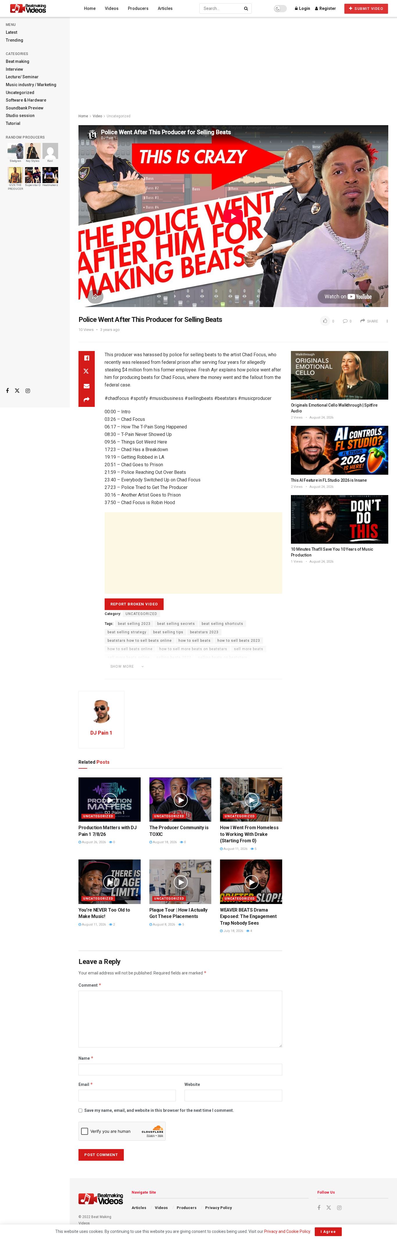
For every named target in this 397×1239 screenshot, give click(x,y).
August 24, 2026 (321, 417)
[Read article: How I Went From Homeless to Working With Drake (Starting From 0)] (251, 799)
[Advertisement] (35, 291)
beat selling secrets (176, 624)
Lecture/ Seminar (22, 77)
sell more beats (248, 649)
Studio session (20, 115)
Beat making (17, 61)
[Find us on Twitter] (17, 390)
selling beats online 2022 (176, 666)
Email (85, 1084)
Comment (89, 985)
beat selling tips (168, 632)
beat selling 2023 (134, 624)
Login (304, 8)
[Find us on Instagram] (28, 391)
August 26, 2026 (93, 842)
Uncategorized (20, 92)
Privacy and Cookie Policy (287, 1231)
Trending (14, 40)
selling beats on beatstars (222, 657)
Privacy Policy (218, 1208)
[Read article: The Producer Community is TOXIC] (180, 799)
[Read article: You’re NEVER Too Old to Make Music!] (109, 881)
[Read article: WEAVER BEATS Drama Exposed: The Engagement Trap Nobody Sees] (251, 881)
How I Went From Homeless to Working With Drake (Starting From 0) (249, 834)
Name (86, 1058)
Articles (165, 8)
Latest (11, 32)
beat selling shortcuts (222, 624)
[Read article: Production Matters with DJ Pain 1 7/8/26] (109, 799)
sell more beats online (129, 657)
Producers (138, 8)
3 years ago (110, 329)
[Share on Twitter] (86, 372)
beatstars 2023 (204, 632)
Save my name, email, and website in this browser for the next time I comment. (159, 1110)
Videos (112, 8)
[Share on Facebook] (86, 358)
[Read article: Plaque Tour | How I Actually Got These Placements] (180, 881)
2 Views (297, 417)
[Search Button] (246, 8)
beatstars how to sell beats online (140, 641)
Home (90, 8)
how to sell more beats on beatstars (193, 649)
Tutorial (13, 123)
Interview (14, 69)
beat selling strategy (127, 632)
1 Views (297, 561)
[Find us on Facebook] (7, 391)
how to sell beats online (130, 649)
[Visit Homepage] (39, 8)
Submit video (368, 9)
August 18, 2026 (164, 842)
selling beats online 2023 (231, 666)
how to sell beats (194, 641)
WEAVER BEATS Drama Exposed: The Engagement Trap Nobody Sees (248, 916)
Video (97, 116)
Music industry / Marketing (31, 84)
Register (327, 8)
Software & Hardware (26, 100)
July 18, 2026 (233, 931)
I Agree (328, 1231)
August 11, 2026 (235, 849)
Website (192, 1084)
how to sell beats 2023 (238, 641)
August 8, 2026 (163, 924)
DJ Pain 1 (101, 733)
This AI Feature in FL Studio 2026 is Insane (329, 480)
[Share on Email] (86, 386)
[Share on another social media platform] (86, 400)
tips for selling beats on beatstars (139, 674)
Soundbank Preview (24, 108)
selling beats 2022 (173, 657)
